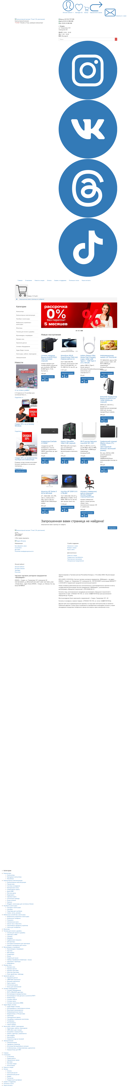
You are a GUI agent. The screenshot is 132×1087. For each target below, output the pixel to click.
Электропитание (21, 357)
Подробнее (18, 397)
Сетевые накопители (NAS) (15, 1003)
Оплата (49, 280)
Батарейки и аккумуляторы (15, 1032)
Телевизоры (10, 1021)
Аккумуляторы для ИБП (14, 1050)
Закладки (17, 570)
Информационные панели (15, 1012)
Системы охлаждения (13, 886)
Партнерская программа (74, 559)
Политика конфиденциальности (24, 551)
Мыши (9, 956)
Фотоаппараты (11, 1023)
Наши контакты (86, 280)
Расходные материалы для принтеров (18, 943)
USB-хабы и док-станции (14, 1030)
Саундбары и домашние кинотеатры (18, 1019)
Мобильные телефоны (14, 918)
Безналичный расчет (13, 1074)
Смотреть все (20, 471)
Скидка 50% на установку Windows (24, 425)
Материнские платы (13, 888)
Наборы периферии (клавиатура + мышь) (19, 960)
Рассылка (17, 572)
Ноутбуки (10, 909)
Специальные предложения (75, 561)
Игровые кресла (12, 969)
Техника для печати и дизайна (25, 332)
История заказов (20, 568)
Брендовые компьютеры (14, 877)
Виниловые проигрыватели (15, 1010)
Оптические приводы (13, 898)
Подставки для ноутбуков (14, 911)
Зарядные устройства (13, 1044)
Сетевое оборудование (23, 346)
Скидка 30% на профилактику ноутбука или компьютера (26, 459)
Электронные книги (13, 922)
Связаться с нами (72, 546)
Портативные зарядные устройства (17, 925)
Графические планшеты (14, 940)
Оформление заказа (13, 1060)
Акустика (9, 951)
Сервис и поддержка (60, 280)
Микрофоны (10, 963)
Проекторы (10, 1015)
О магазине (28, 280)
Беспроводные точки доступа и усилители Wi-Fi (21, 996)
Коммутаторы (11, 997)
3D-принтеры (11, 942)
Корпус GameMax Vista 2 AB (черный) (68, 442)
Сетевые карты (11, 1001)
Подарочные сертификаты (75, 557)
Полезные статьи (74, 280)
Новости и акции (39, 280)
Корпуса (9, 902)
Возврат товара (71, 547)
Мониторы (19, 328)
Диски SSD (10, 891)
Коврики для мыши (12, 958)
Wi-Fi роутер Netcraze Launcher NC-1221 (88, 442)
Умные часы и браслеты (14, 924)
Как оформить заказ (21, 546)
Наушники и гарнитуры (14, 961)
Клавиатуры (10, 954)
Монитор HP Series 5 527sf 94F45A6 (49, 492)
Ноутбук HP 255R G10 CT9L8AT (69, 492)
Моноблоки (10, 879)
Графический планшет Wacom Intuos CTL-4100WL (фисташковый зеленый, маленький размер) (108, 445)
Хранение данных (21, 343)
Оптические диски (12, 985)
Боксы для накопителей (14, 987)
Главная (20, 280)
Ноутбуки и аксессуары (23, 319)
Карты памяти (11, 983)
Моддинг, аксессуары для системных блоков (20, 904)
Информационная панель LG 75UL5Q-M (108, 356)
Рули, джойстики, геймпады (15, 974)
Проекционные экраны (14, 1017)
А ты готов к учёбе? (22, 390)
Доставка (17, 549)
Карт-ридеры (11, 1035)
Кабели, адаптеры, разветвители (17, 1033)
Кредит (9, 1076)
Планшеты (10, 920)
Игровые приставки (12, 970)
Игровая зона (20, 339)
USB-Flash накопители (13, 979)
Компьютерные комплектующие (25, 315)
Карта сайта (70, 549)
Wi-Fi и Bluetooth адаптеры (15, 992)
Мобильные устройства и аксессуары (23, 323)
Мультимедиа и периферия (24, 335)
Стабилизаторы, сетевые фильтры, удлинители (21, 1048)
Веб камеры (10, 952)
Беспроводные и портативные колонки (18, 1008)
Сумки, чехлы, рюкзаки (14, 913)
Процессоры (11, 884)
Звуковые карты (11, 897)
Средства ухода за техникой (15, 1039)
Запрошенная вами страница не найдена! (31, 299)
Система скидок (12, 1063)
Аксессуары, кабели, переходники (26, 354)
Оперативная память (13, 889)
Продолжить (112, 528)
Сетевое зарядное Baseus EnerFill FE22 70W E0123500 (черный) (49, 358)
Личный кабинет (19, 566)
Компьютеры (20, 311)
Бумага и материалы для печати (16, 945)
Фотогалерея (11, 1065)
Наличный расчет (12, 1072)
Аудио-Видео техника (22, 350)
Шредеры (10, 938)
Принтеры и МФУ (12, 934)
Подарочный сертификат (14, 1080)
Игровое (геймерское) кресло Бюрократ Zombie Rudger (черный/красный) (88, 494)
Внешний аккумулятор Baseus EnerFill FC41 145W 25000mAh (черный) (108, 399)
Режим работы (11, 1058)
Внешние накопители (13, 981)
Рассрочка (10, 1078)
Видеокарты (10, 895)
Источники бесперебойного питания (18, 1046)
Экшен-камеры (11, 1024)
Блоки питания (11, 900)
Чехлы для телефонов (13, 927)
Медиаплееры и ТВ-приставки (16, 1014)
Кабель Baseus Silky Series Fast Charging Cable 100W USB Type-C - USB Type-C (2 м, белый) (88, 359)
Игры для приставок (13, 972)
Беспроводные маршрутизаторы (16, 994)
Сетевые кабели (12, 999)
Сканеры (9, 936)
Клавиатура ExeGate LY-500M (49, 442)
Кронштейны (11, 1037)
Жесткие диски (11, 893)
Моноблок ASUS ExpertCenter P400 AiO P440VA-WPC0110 (69, 357)
